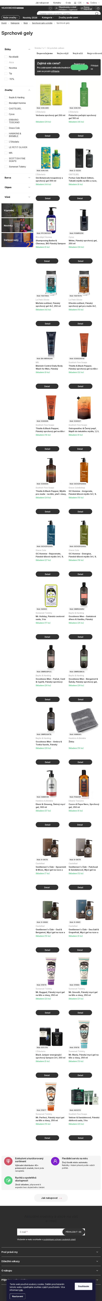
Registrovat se (79, 67)
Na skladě (13, 56)
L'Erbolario (14, 141)
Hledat (97, 14)
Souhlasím (83, 1286)
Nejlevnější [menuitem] (63, 53)
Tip (10, 73)
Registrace (73, 9)
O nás (68, 3)
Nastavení (17, 1296)
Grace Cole (14, 128)
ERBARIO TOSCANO (14, 121)
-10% (11, 79)
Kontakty (57, 3)
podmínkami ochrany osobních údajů (59, 1239)
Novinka (13, 68)
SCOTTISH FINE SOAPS (17, 159)
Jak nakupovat (42, 3)
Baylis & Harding (17, 97)
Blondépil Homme (17, 103)
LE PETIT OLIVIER (18, 147)
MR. (11, 153)
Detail (48, 135)
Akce (11, 62)
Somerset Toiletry (17, 166)
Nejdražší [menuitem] (78, 53)
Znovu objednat (88, 8)
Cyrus (12, 114)
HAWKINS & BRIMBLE (15, 134)
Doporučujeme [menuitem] (45, 53)
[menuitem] (11, 18)
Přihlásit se (94, 67)
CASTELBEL (15, 108)
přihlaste (55, 71)
